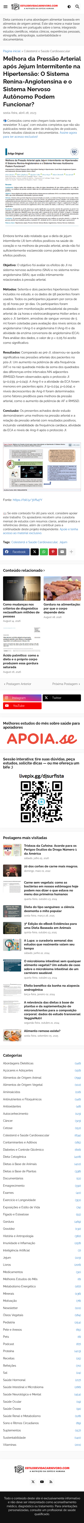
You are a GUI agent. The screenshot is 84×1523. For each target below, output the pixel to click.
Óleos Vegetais (42, 1315)
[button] (5, 6)
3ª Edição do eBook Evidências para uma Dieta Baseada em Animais (50, 926)
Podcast (42, 1344)
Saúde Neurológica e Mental (42, 1394)
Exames (42, 1192)
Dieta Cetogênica (42, 1156)
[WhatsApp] (44, 551)
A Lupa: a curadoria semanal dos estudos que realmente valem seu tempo (49, 944)
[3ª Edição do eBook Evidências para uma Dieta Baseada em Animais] (12, 928)
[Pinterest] (53, 551)
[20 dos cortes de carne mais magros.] (12, 871)
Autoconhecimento (42, 1113)
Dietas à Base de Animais (42, 1164)
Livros (42, 1264)
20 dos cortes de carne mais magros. (51, 866)
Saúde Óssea (42, 1408)
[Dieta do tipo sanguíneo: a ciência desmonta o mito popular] (12, 911)
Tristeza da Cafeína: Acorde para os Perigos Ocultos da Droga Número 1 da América (50, 849)
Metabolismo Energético (42, 1286)
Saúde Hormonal (42, 1380)
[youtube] (42, 1482)
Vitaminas (42, 1444)
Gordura (42, 1221)
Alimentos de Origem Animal (42, 1077)
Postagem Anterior (18, 684)
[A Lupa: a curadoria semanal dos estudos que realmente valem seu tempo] (12, 945)
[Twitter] (35, 551)
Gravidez (42, 1228)
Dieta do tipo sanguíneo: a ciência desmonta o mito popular (49, 909)
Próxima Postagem (65, 684)
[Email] (62, 551)
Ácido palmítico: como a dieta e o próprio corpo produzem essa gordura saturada (21, 661)
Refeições (42, 1365)
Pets (42, 1336)
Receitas (42, 1358)
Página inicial (12, 51)
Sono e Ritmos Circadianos (42, 1423)
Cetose (42, 1128)
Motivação (42, 1300)
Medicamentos (42, 1272)
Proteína (42, 1351)
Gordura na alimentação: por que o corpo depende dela (62, 608)
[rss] (51, 1482)
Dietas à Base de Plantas (42, 1171)
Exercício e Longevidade (42, 1200)
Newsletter (42, 1308)
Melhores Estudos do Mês (42, 1279)
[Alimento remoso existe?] (12, 1035)
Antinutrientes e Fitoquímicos (42, 1099)
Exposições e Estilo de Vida (42, 1207)
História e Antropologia (42, 1236)
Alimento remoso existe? (42, 1031)
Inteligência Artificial (42, 1250)
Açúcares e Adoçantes (42, 1070)
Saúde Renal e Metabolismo (42, 1416)
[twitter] (33, 1482)
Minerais (42, 1293)
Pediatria (42, 1322)
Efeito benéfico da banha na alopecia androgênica (52, 988)
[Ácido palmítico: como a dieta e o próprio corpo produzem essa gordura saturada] (22, 639)
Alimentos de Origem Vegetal (42, 1084)
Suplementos (42, 1430)
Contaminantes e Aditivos (42, 1142)
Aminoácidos (42, 1092)
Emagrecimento (42, 1185)
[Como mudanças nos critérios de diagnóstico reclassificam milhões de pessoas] (22, 588)
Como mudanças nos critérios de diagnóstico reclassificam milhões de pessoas (21, 610)
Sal (42, 1372)
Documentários (42, 1178)
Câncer (42, 1120)
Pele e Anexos (42, 1329)
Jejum (63, 542)
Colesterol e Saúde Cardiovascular (47, 51)
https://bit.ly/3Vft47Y (27, 500)
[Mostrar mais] (71, 551)
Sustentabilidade (42, 1437)
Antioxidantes (42, 1106)
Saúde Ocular (42, 1401)
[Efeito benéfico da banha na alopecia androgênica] (12, 990)
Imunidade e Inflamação (42, 1243)
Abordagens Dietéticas (42, 1063)
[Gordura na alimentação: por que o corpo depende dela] (62, 588)
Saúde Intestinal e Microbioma (42, 1387)
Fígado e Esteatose (42, 1214)
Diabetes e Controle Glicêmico (42, 1149)
